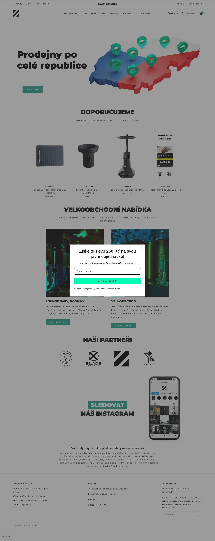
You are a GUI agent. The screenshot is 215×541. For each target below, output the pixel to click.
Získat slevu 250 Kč (107, 281)
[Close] (142, 247)
